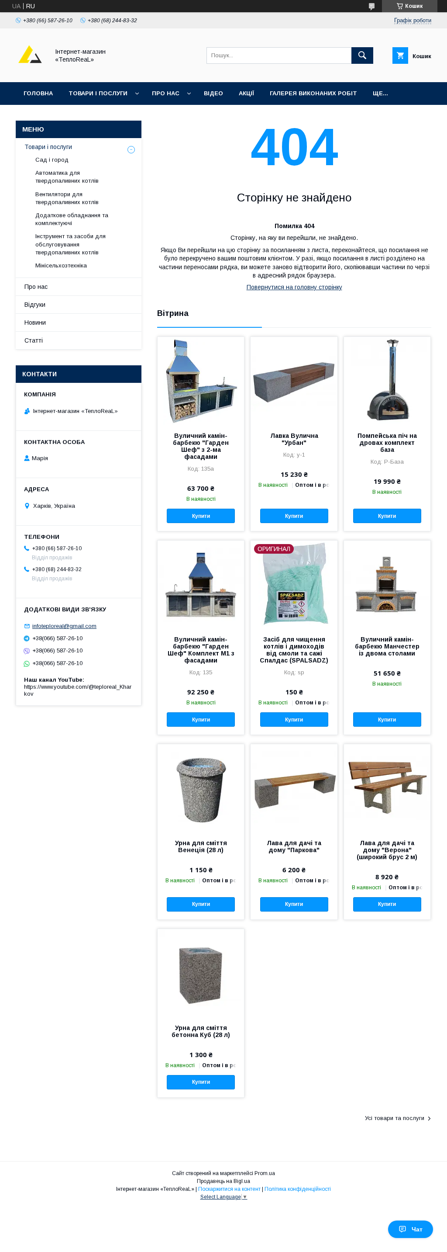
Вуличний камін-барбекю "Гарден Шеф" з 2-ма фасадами (201, 446)
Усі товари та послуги (394, 1118)
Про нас (165, 93)
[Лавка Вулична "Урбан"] (294, 380)
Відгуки (34, 304)
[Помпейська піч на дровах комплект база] (387, 380)
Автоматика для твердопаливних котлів (67, 177)
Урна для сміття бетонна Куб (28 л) (201, 1031)
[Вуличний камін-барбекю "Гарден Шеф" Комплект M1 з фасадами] (201, 584)
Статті (33, 340)
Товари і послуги (98, 93)
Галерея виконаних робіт (313, 93)
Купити (201, 516)
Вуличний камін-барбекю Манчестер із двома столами (387, 646)
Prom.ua (264, 1173)
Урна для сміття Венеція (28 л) (201, 846)
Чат (417, 1229)
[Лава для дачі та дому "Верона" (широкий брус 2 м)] (387, 788)
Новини (35, 322)
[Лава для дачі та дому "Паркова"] (294, 788)
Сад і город (52, 159)
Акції (246, 93)
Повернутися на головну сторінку (294, 287)
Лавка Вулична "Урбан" (294, 439)
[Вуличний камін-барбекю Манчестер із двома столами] (387, 584)
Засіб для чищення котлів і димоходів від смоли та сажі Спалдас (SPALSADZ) (294, 650)
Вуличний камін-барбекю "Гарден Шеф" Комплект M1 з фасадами (201, 650)
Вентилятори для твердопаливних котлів (67, 198)
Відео (213, 93)
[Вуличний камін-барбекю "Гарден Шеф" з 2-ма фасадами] (201, 380)
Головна (38, 93)
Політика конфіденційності (298, 1189)
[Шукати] (362, 55)
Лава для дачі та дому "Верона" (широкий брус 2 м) (387, 849)
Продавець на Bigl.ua (223, 1181)
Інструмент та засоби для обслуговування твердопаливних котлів (70, 244)
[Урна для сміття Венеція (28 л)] (201, 788)
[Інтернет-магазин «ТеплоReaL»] (30, 70)
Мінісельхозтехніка (61, 265)
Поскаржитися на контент (229, 1189)
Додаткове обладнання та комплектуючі (71, 219)
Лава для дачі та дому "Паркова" (294, 846)
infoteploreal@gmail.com (64, 626)
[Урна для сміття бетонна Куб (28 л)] (201, 972)
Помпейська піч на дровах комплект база (387, 442)
